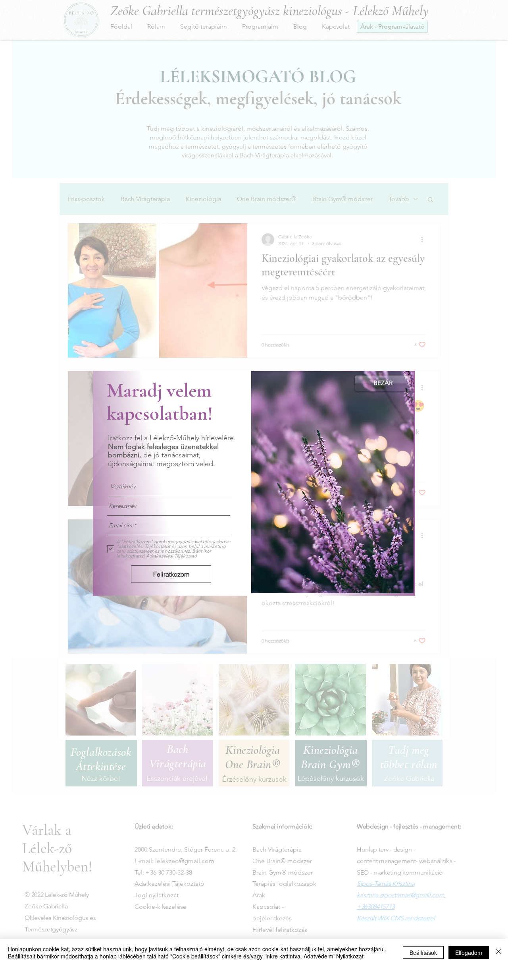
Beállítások (423, 952)
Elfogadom (468, 952)
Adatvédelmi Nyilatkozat (334, 956)
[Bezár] (498, 952)
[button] (383, 383)
